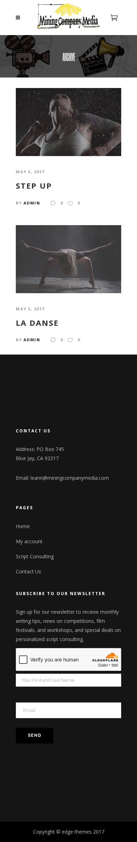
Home (23, 526)
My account (29, 541)
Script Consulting (35, 556)
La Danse (37, 322)
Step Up (34, 185)
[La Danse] (68, 258)
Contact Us (28, 571)
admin (32, 203)
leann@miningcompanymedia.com (70, 477)
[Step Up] (68, 121)
